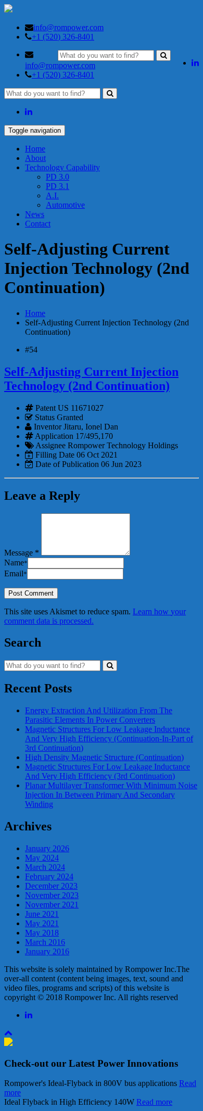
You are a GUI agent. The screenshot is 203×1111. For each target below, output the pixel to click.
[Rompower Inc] (8, 9)
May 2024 (42, 857)
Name (16, 562)
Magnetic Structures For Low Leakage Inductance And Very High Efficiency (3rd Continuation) (107, 771)
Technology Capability (62, 167)
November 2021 (52, 904)
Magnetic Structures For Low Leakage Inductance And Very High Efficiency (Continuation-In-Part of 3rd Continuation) (109, 738)
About (35, 158)
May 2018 (42, 932)
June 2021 (42, 914)
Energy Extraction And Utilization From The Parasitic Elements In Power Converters (98, 715)
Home (35, 148)
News (34, 214)
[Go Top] (8, 1032)
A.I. (52, 195)
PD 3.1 (57, 186)
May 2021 (42, 923)
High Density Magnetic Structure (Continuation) (104, 757)
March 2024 (45, 867)
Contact (37, 223)
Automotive (65, 204)
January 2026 (47, 848)
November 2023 (52, 895)
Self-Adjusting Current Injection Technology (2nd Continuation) (91, 379)
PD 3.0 (57, 176)
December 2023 (51, 885)
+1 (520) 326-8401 (63, 36)
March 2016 (45, 942)
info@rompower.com (68, 27)
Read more (154, 1101)
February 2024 (49, 876)
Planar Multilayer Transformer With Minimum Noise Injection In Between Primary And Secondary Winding (111, 795)
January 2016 (47, 951)
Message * (21, 552)
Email (15, 573)
